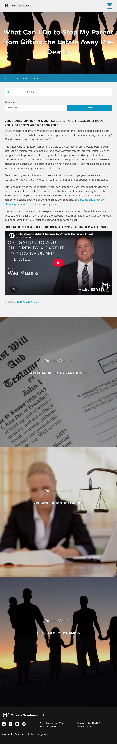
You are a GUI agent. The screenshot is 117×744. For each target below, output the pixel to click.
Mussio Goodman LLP (27, 715)
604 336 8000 (48, 726)
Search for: (10, 102)
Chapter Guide (24, 92)
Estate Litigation (38, 734)
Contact (7, 734)
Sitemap (20, 734)
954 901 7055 (85, 726)
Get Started (58, 78)
